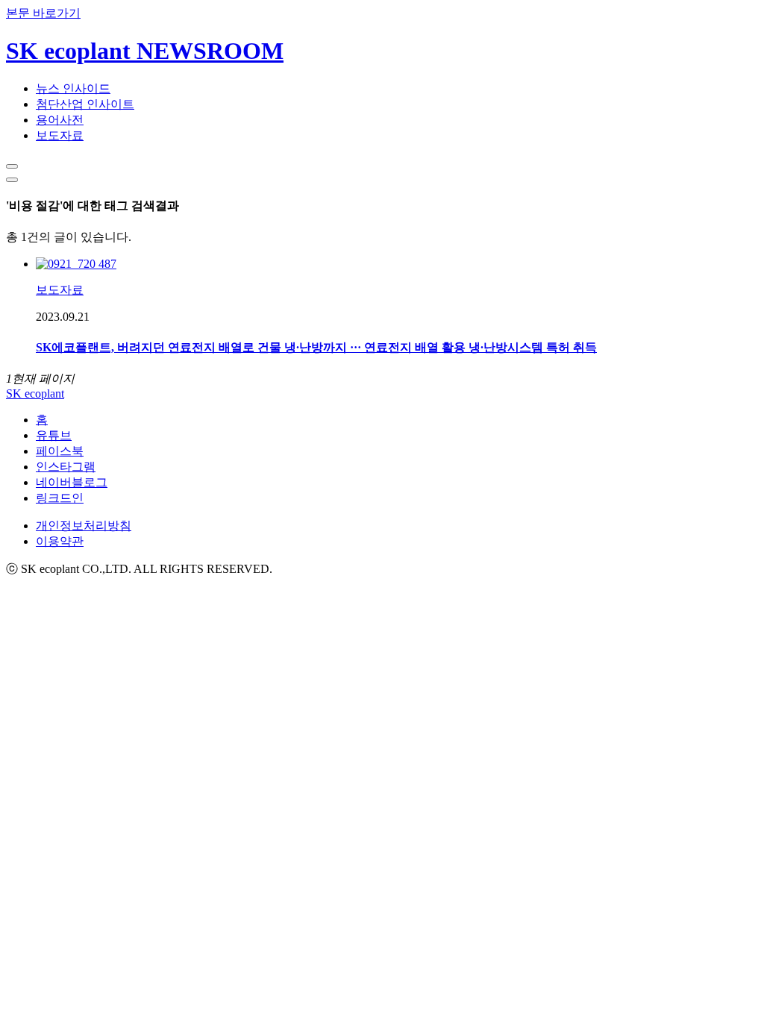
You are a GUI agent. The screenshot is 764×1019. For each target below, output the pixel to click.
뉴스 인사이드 (73, 88)
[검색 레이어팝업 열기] (12, 166)
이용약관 (60, 541)
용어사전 (60, 119)
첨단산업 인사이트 (85, 104)
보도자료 (60, 135)
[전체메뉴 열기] (12, 180)
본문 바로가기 (43, 13)
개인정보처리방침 (83, 525)
